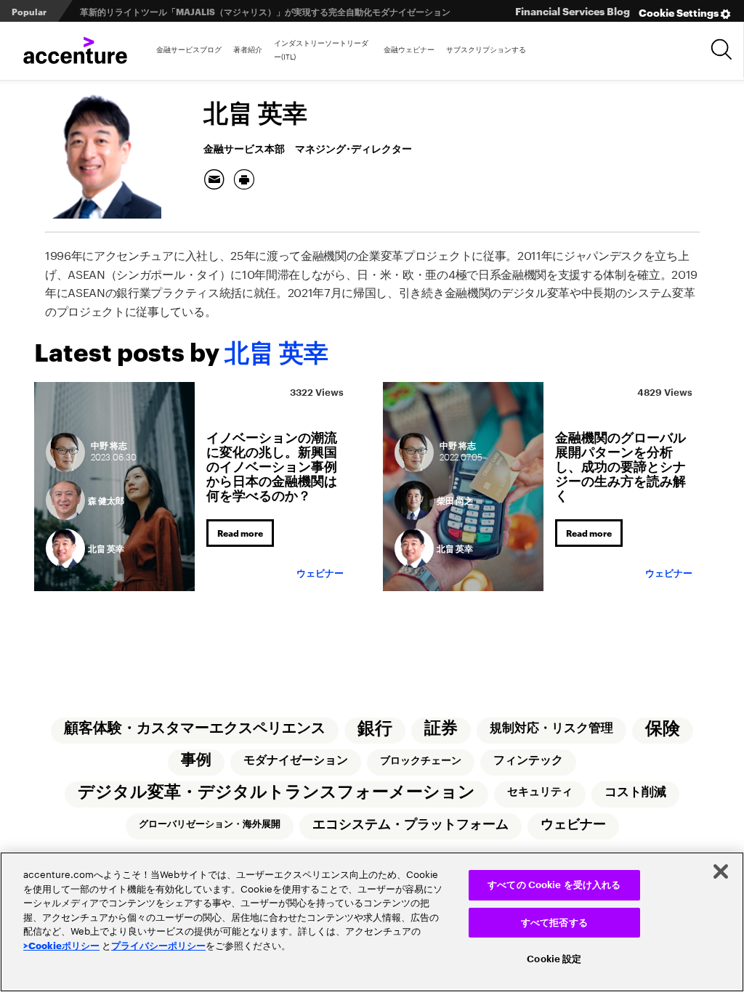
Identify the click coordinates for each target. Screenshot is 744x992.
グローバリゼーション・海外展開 (209, 824)
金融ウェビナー (409, 48)
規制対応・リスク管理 (551, 728)
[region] (372, 922)
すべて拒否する (554, 922)
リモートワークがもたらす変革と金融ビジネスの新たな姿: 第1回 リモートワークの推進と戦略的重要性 (285, 11)
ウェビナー (320, 573)
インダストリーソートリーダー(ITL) (321, 49)
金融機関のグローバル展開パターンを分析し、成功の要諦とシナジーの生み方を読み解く (620, 464)
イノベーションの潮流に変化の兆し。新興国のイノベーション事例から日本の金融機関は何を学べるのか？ (271, 464)
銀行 (374, 728)
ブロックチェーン (420, 760)
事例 (196, 760)
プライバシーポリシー (158, 944)
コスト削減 (635, 792)
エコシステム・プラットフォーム (410, 824)
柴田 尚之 (455, 500)
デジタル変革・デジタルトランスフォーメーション (276, 792)
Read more (240, 533)
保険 (662, 728)
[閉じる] (721, 871)
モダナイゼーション (295, 760)
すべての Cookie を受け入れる (554, 885)
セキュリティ (540, 791)
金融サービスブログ (189, 48)
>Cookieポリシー (61, 944)
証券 (441, 728)
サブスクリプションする (486, 48)
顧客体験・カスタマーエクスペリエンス (195, 728)
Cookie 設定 (554, 959)
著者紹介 (247, 48)
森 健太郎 (106, 500)
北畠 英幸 (106, 548)
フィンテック (528, 760)
